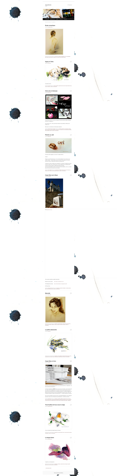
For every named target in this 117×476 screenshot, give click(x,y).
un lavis (55, 324)
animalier (57, 85)
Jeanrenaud (53, 399)
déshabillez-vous (63, 56)
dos (66, 56)
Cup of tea (48, 129)
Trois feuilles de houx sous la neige (55, 405)
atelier (46, 129)
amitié (55, 85)
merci (68, 399)
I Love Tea (64, 129)
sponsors (70, 399)
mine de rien (68, 323)
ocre (56, 57)
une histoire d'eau (63, 400)
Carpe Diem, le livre (50, 361)
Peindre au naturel (51, 170)
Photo (52, 128)
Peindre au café (49, 135)
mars (66, 399)
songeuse (53, 324)
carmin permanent (60, 323)
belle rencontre (63, 85)
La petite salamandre (51, 329)
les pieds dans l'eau (47, 356)
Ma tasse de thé (68, 129)
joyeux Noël (60, 432)
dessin (51, 129)
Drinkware (54, 129)
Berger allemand (67, 85)
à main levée (56, 56)
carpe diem (59, 398)
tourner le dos (59, 57)
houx (58, 432)
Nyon (45, 288)
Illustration (49, 128)
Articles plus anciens (48, 468)
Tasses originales (47, 130)
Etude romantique (50, 25)
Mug (70, 129)
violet (50, 464)
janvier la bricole (49, 399)
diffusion (62, 398)
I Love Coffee (61, 129)
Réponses (69, 400)
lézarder (52, 356)
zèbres (51, 130)
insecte (46, 464)
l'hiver (63, 432)
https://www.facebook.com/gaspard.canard (60, 283)
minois (46, 324)
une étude (58, 324)
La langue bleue (49, 437)
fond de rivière (65, 398)
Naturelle (47, 293)
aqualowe (48, 5)
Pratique (54, 128)
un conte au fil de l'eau (48, 400)
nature (54, 356)
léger (52, 57)
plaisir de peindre (56, 170)
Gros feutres (57, 129)
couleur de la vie (65, 323)
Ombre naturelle (49, 324)
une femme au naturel (62, 324)
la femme (50, 57)
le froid (65, 432)
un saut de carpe (58, 400)
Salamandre (56, 356)
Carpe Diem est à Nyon (51, 175)
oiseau (71, 432)
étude (46, 57)
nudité (54, 57)
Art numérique (66, 128)
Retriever (49, 86)
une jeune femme (63, 57)
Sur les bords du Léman (50, 288)
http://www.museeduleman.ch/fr (59, 281)
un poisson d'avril (53, 400)
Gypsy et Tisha (49, 61)
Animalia (60, 128)
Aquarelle (59, 56)
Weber (66, 400)
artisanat (69, 128)
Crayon (49, 85)
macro (48, 464)
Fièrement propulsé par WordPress (58, 472)
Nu (53, 57)
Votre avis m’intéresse (51, 91)
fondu (47, 57)
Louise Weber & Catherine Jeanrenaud (60, 399)
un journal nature (60, 356)
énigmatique (68, 56)
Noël (69, 432)
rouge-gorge (46, 433)
